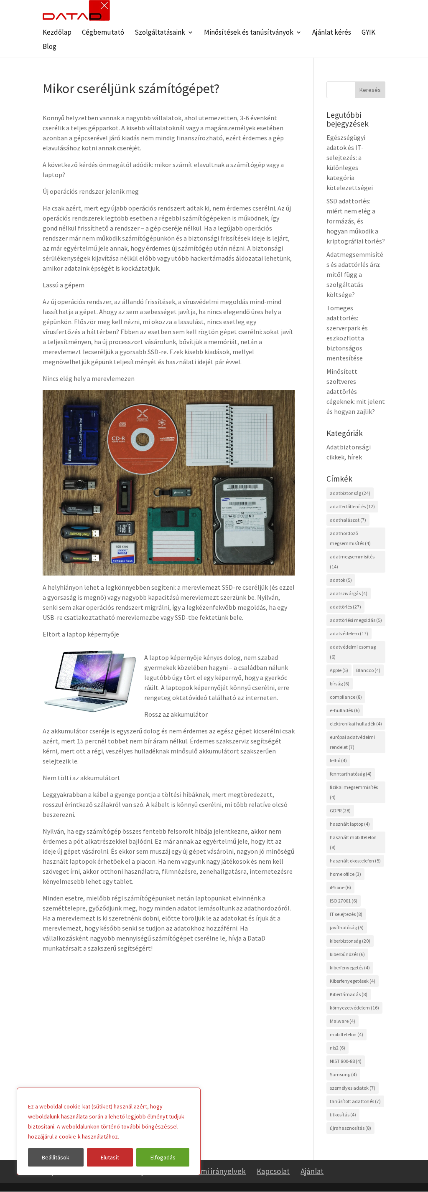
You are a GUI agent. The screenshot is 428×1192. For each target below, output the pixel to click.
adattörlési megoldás (356, 620)
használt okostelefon (355, 860)
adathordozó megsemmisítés (350, 538)
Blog (49, 47)
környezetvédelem (354, 1007)
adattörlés (345, 607)
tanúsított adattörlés (355, 1101)
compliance (346, 697)
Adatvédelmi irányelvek (206, 1171)
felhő (338, 760)
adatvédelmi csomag (353, 652)
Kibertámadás (348, 994)
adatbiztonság (350, 493)
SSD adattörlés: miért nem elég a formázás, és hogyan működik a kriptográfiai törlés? (355, 221)
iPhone (340, 887)
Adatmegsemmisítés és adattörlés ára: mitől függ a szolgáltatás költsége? (354, 274)
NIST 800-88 (346, 1061)
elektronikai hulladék (356, 723)
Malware (342, 1021)
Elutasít (110, 1157)
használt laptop (350, 824)
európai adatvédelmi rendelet (352, 742)
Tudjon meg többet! (146, 1136)
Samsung (343, 1074)
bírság (339, 683)
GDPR (340, 810)
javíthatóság (347, 927)
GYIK (368, 33)
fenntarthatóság (351, 774)
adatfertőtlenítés (352, 506)
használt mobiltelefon (353, 842)
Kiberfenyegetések (352, 981)
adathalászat (348, 520)
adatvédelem (349, 633)
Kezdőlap (57, 33)
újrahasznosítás (350, 1128)
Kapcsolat (273, 1171)
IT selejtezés (346, 914)
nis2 (337, 1048)
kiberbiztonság (350, 941)
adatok (341, 580)
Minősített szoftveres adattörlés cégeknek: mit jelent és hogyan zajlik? (355, 391)
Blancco (368, 670)
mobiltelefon (346, 1034)
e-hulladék (345, 710)
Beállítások (55, 1157)
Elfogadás (163, 1157)
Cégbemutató (103, 33)
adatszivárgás (348, 593)
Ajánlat (312, 1171)
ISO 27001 (343, 901)
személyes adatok (352, 1088)
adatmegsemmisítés (352, 561)
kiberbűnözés (347, 954)
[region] (109, 1131)
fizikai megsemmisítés (354, 792)
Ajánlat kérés (331, 33)
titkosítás (343, 1114)
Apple (339, 670)
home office (345, 874)
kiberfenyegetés (350, 967)
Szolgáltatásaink (160, 33)
